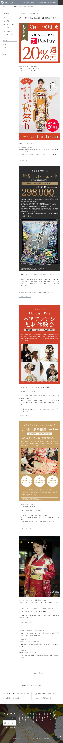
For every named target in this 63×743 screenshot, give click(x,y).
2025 (5, 47)
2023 (5, 54)
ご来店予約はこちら (25, 160)
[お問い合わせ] (11, 714)
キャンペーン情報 (9, 24)
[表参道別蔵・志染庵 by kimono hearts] (7, 2)
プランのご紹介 (39, 2)
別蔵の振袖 (26, 2)
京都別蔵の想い (54, 2)
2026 (5, 44)
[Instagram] (4, 714)
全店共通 (6, 21)
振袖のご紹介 (50, 717)
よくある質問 (25, 717)
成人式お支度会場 (33, 718)
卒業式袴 (32, 2)
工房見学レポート (9, 34)
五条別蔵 (6, 28)
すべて (6, 17)
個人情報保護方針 (19, 718)
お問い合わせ (22, 717)
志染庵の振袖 (48, 717)
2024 (5, 51)
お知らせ (31, 715)
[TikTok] (8, 714)
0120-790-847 (13, 693)
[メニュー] (60, 2)
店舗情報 (46, 2)
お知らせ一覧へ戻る (38, 673)
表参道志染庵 (8, 31)
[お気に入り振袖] (14, 714)
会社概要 (28, 715)
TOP (60, 736)
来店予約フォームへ (46, 693)
